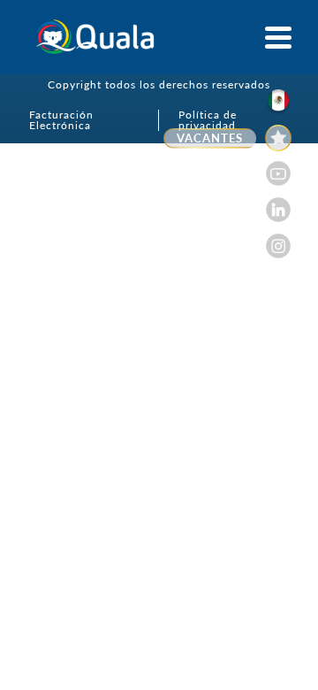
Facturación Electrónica (61, 120)
